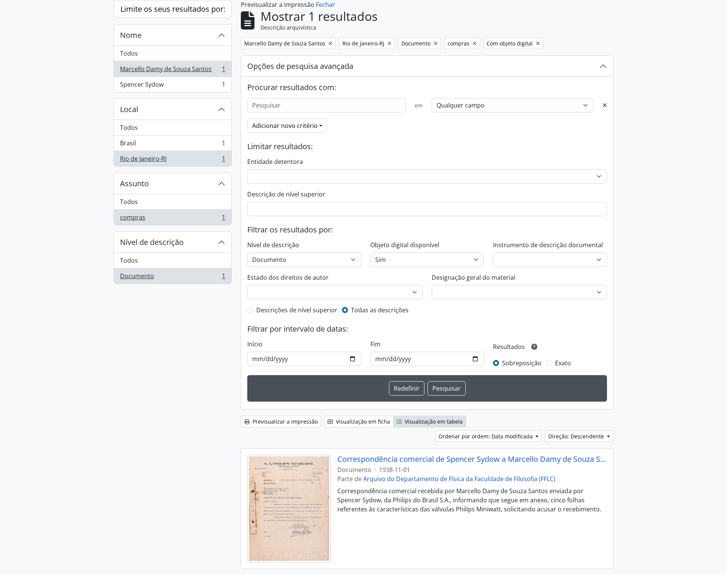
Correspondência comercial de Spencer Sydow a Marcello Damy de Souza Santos (472, 459)
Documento (172, 278)
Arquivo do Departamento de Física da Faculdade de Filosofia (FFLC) (459, 479)
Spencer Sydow (172, 86)
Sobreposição (521, 363)
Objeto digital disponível (404, 245)
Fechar (325, 4)
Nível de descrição (152, 242)
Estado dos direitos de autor (288, 277)
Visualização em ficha (362, 421)
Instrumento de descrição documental (548, 245)
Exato (563, 363)
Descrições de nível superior (296, 310)
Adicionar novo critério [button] (285, 126)
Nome (131, 35)
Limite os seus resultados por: (172, 9)
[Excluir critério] (604, 105)
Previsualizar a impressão (284, 421)
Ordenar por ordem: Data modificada (486, 436)
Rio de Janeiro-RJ (172, 160)
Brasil (172, 145)
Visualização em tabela (433, 421)
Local (129, 109)
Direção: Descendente (576, 436)
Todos (129, 53)
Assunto (134, 183)
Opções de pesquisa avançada (300, 66)
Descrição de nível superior (286, 194)
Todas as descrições (380, 310)
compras (172, 219)
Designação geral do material (473, 277)
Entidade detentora (275, 161)
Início (254, 344)
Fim (375, 344)
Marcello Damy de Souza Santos (172, 71)
